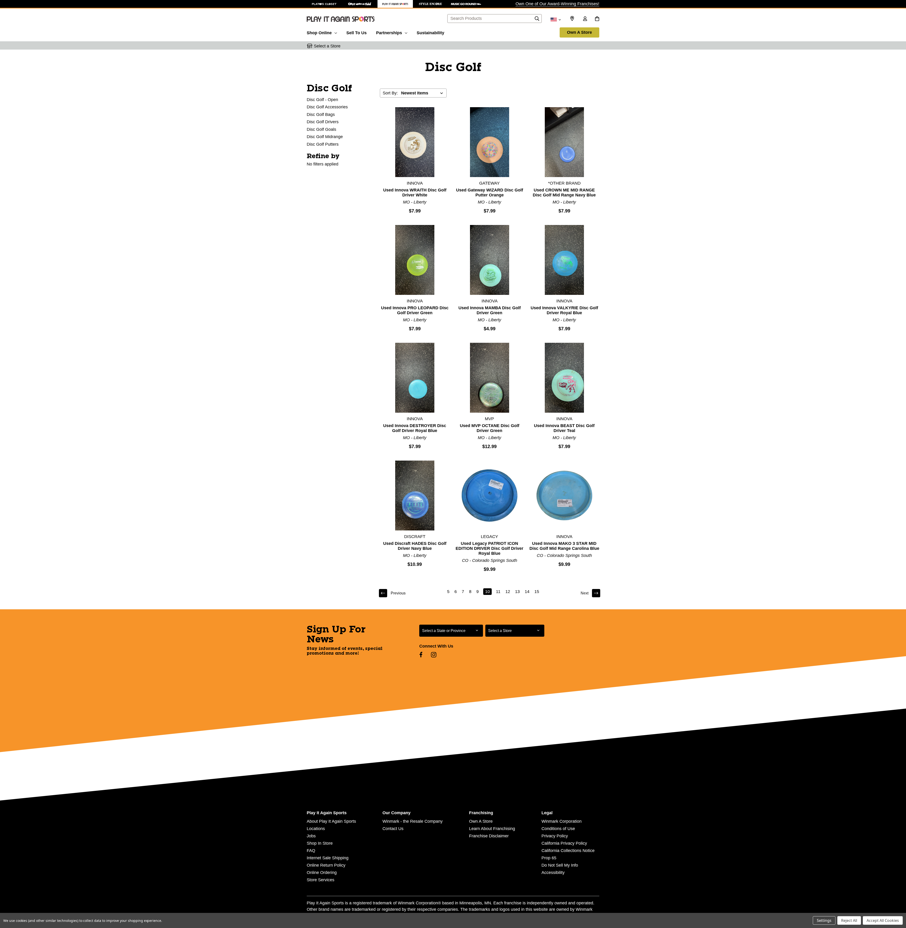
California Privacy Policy (564, 843)
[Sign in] (585, 19)
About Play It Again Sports (331, 821)
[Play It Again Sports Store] (395, 4)
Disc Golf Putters (323, 144)
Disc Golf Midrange (325, 136)
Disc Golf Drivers (323, 121)
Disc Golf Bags (321, 114)
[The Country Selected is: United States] (555, 19)
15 (536, 591)
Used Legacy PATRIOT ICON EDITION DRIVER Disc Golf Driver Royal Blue (489, 548)
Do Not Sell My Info (559, 865)
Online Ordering (322, 872)
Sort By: (390, 93)
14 (527, 591)
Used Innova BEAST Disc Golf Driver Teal (564, 428)
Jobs (311, 836)
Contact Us (392, 828)
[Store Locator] (572, 18)
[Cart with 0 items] (597, 19)
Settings (824, 920)
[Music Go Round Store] (466, 4)
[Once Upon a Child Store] (360, 4)
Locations (316, 828)
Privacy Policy (554, 836)
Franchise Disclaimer (489, 836)
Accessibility (553, 872)
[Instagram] (433, 654)
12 (507, 591)
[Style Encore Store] (430, 4)
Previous (398, 593)
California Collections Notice (568, 850)
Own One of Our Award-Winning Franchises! (557, 3)
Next (584, 593)
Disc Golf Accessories (327, 107)
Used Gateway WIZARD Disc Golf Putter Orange (489, 192)
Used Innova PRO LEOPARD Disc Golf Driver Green (415, 310)
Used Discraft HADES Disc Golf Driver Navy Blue (414, 546)
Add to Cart (414, 142)
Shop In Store (320, 843)
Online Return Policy (326, 865)
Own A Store (579, 32)
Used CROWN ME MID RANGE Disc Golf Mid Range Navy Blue (564, 192)
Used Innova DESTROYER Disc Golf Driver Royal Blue (414, 428)
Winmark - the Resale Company (412, 821)
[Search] (537, 20)
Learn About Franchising (492, 828)
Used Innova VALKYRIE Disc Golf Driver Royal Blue (564, 310)
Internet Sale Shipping (327, 858)
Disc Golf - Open (322, 99)
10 (487, 591)
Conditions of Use (558, 828)
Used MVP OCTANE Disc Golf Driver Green (489, 428)
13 (517, 591)
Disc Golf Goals (321, 129)
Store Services (320, 879)
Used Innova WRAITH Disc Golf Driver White (414, 192)
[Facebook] (421, 654)
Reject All (849, 920)
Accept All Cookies (883, 920)
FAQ (311, 850)
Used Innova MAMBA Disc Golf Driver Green (489, 310)
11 (498, 591)
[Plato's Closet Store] (324, 4)
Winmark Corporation (561, 821)
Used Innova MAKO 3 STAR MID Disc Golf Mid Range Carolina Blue (564, 546)
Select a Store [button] (327, 46)
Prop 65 (548, 858)
